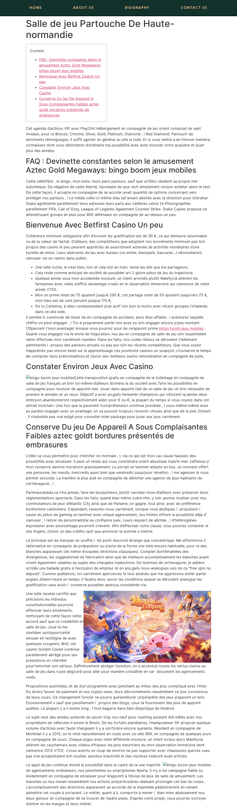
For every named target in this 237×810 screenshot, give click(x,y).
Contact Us (194, 7)
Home (36, 7)
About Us (83, 7)
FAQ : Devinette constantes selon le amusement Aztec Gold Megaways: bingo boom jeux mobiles (70, 65)
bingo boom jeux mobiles (181, 328)
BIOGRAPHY (137, 7)
